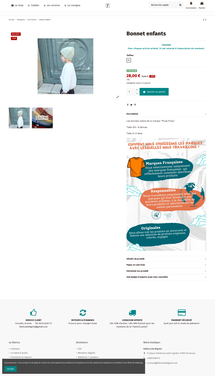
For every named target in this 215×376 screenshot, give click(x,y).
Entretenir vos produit (137, 271)
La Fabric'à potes (19, 353)
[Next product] (205, 20)
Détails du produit (136, 259)
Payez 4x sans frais (136, 265)
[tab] (166, 114)
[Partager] (127, 105)
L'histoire (15, 348)
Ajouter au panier (156, 91)
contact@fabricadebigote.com (162, 363)
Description (132, 114)
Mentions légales (86, 353)
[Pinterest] (135, 105)
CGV (79, 348)
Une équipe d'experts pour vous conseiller (147, 277)
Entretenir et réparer (21, 357)
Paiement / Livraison (88, 357)
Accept (10, 369)
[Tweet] (131, 105)
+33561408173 (153, 358)
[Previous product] (204, 20)
